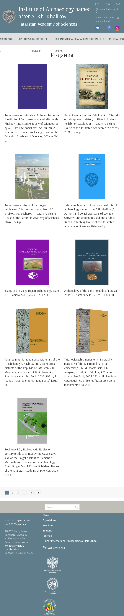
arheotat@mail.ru (14, 545)
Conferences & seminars (39, 45)
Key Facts (48, 525)
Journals (47, 535)
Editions (47, 530)
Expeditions (24, 39)
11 (30, 492)
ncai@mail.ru (12, 549)
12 (37, 492)
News (46, 515)
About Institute (9, 39)
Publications (116, 39)
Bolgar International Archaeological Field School (79, 45)
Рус (97, 4)
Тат (118, 4)
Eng (107, 4)
